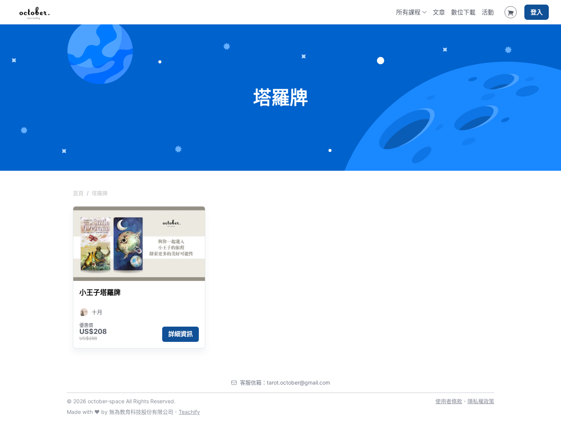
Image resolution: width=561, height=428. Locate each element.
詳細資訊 (180, 334)
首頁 (78, 193)
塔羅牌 (100, 193)
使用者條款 (448, 401)
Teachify (189, 412)
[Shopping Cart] (511, 12)
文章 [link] (439, 12)
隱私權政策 (481, 401)
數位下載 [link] (463, 12)
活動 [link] (488, 12)
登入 (536, 12)
